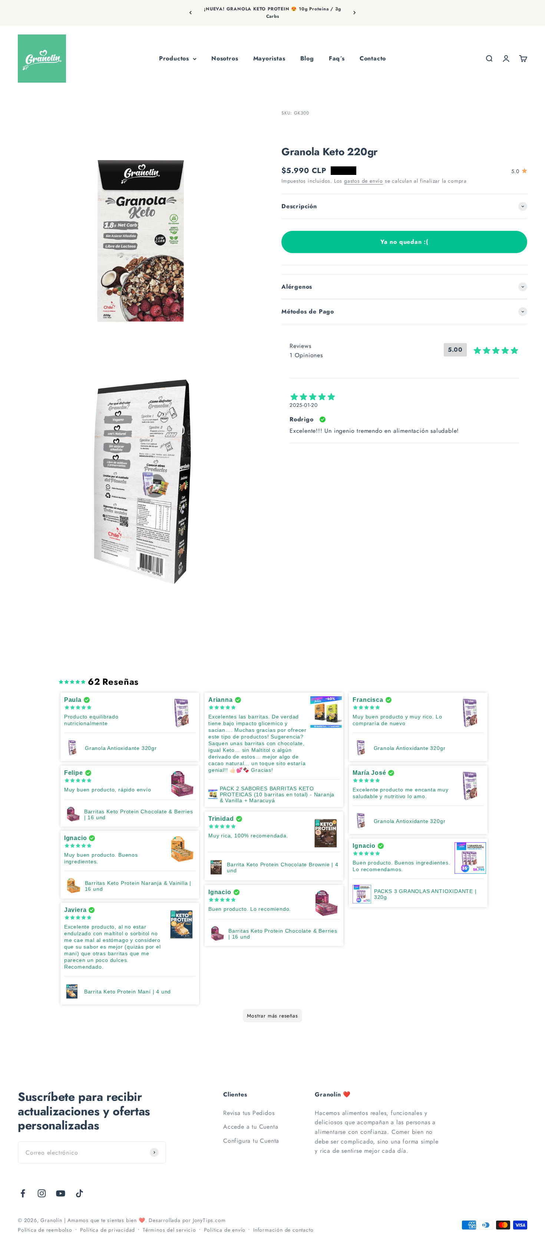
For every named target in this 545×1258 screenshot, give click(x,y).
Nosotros (224, 58)
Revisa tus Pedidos (248, 1113)
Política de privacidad (107, 1230)
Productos (174, 58)
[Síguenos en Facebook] (23, 1193)
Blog (307, 58)
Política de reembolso (45, 1230)
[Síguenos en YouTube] (61, 1193)
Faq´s (337, 58)
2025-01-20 (304, 405)
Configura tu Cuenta (251, 1140)
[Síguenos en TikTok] (80, 1193)
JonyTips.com (209, 1220)
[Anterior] (190, 12)
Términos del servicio (169, 1230)
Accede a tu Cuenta (250, 1126)
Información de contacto (283, 1230)
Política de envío (225, 1230)
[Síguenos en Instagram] (42, 1193)
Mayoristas (269, 58)
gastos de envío (363, 181)
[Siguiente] (354, 12)
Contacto (373, 58)
